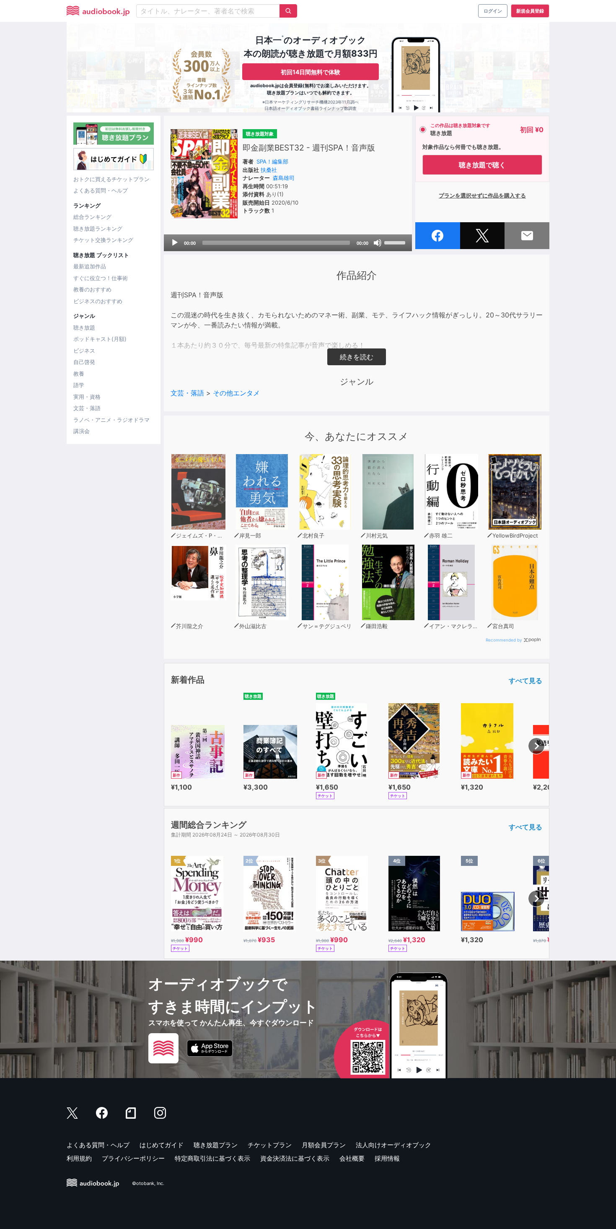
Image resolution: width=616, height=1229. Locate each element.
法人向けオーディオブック (393, 1145)
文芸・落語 (87, 408)
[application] (288, 242)
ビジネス (84, 350)
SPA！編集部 (272, 161)
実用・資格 (87, 396)
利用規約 (79, 1158)
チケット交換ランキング (103, 239)
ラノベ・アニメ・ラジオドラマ (111, 419)
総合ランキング (92, 216)
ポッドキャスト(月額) (100, 338)
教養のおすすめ (92, 289)
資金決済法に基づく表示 (294, 1158)
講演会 (81, 431)
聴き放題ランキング (97, 228)
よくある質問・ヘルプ (100, 190)
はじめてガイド (162, 1145)
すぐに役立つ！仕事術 (100, 278)
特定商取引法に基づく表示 (212, 1158)
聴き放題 (84, 327)
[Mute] (377, 243)
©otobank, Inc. (148, 1183)
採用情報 (387, 1158)
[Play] (175, 243)
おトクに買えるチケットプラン (111, 179)
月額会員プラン (324, 1145)
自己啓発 (84, 362)
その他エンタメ (236, 393)
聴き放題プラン (216, 1145)
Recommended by (504, 639)
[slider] (396, 241)
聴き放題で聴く (482, 165)
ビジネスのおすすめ (97, 301)
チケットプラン (270, 1145)
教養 (78, 373)
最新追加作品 (89, 266)
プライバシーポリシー (133, 1158)
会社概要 (352, 1158)
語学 (78, 385)
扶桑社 (269, 169)
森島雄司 (284, 177)
